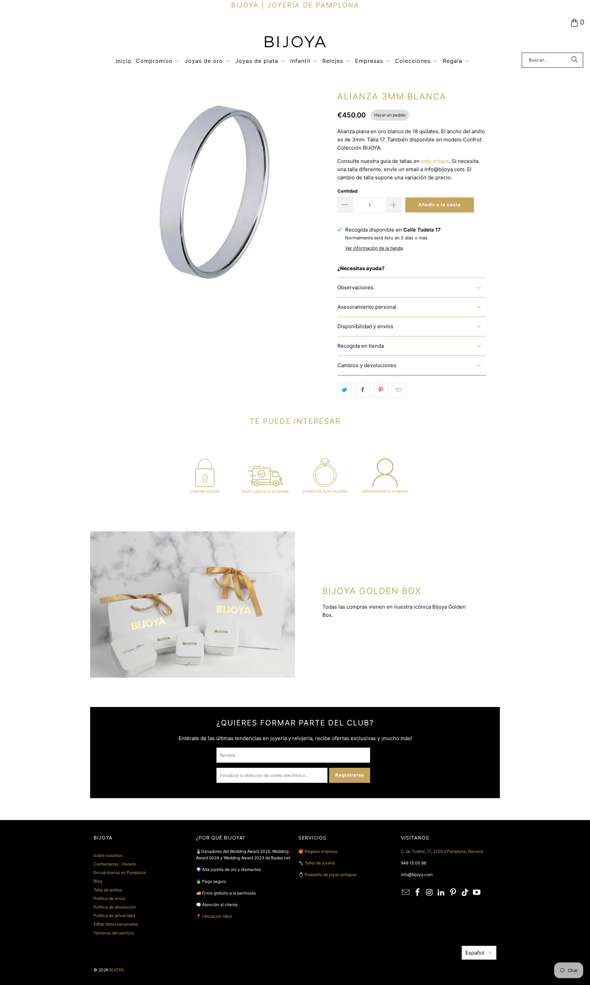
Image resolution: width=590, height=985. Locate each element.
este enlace (435, 161)
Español (474, 952)
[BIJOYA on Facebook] (418, 892)
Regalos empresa (321, 851)
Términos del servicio (114, 932)
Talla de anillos (108, 889)
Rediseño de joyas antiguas (331, 874)
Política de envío (109, 898)
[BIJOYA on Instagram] (429, 892)
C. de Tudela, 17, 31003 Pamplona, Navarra (442, 851)
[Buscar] (574, 60)
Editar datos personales (116, 924)
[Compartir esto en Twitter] (344, 390)
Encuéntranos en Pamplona (120, 872)
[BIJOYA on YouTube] (477, 892)
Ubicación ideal (217, 916)
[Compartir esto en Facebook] (362, 390)
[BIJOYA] (295, 42)
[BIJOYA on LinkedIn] (441, 892)
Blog (98, 881)
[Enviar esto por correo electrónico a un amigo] (399, 390)
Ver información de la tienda (374, 248)
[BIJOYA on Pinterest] (453, 892)
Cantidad (347, 191)
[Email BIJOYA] (406, 892)
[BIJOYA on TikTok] (465, 892)
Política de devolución (115, 907)
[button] (158, 61)
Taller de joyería (320, 862)
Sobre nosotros (108, 855)
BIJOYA (116, 969)
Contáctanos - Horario (115, 863)
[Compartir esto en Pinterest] (381, 390)
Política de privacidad (114, 915)
